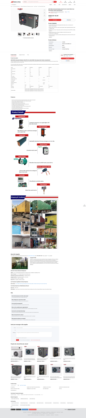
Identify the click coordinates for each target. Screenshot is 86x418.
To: (15, 330)
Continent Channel (53, 412)
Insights (62, 412)
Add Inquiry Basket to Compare (29, 37)
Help (59, 4)
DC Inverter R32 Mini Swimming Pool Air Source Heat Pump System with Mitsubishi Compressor (30, 359)
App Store (13, 409)
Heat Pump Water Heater (41, 6)
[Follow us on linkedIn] (74, 409)
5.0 (65, 55)
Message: (14, 332)
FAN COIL (60, 388)
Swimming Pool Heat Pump (27, 283)
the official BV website (31, 255)
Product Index (58, 412)
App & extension (64, 4)
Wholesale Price (48, 412)
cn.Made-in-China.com (51, 413)
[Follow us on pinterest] (73, 409)
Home (11, 6)
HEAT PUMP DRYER (45, 388)
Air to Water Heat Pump (19, 283)
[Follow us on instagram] (70, 409)
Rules (74, 4)
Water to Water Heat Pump (36, 283)
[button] (52, 1)
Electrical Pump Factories (24, 402)
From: (15, 327)
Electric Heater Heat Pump (15, 398)
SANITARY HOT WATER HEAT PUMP (64, 387)
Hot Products (24, 412)
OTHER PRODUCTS (13, 390)
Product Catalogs (23, 385)
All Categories (14, 4)
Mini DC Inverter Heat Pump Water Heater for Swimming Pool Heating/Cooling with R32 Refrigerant (69, 377)
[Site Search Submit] (55, 2)
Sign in (74, 2)
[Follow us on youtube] (72, 409)
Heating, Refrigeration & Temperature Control (27, 6)
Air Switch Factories (32, 402)
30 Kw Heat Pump (62, 402)
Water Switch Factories (40, 402)
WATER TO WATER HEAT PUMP (15, 388)
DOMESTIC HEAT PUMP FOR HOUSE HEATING (33, 387)
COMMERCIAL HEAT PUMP (47, 387)
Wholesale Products (43, 412)
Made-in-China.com (39, 413)
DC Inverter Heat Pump (43, 283)
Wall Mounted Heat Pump (24, 398)
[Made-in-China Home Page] (16, 2)
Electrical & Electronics (16, 6)
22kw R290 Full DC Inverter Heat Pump (55, 358)
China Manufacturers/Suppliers (36, 412)
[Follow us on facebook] (68, 409)
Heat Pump (35, 6)
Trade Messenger (25, 409)
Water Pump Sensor (70, 402)
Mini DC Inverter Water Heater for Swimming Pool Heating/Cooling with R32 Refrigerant (56, 377)
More (11, 406)
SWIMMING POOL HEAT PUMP (31, 388)
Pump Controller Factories (15, 402)
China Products (29, 412)
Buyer (54, 4)
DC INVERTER (13, 387)
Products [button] (25, 1)
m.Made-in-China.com (45, 413)
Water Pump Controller (48, 402)
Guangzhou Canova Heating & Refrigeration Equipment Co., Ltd (57, 11)
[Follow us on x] (69, 409)
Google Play (18, 409)
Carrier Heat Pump (32, 398)
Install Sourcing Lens (33, 409)
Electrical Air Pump (56, 402)
